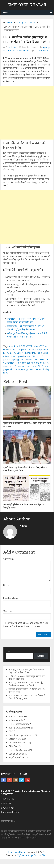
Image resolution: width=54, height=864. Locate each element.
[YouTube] (27, 780)
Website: (7, 611)
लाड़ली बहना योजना (16, 757)
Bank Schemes (16, 716)
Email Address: (10, 598)
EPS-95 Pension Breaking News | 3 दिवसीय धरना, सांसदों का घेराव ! (26, 684)
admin (12, 47)
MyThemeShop (25, 855)
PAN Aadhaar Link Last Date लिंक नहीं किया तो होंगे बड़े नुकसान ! (27, 697)
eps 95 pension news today (35, 369)
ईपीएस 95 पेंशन (13, 333)
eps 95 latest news (18, 727)
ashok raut (14, 346)
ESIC (11, 731)
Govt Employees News (20, 735)
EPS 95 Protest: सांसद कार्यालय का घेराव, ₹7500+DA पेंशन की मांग (26, 671)
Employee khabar (27, 5)
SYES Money (7, 808)
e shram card (15, 720)
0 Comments (42, 50)
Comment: (8, 559)
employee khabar (26, 349)
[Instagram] (15, 780)
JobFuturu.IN (7, 799)
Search (9, 651)
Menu (5, 12)
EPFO (6, 353)
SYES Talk (6, 803)
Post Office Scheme (19, 750)
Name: (6, 585)
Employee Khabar (10, 812)
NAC (5, 372)
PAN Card (13, 746)
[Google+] (9, 780)
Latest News (22, 50)
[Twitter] (21, 780)
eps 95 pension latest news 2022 (26, 366)
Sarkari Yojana (16, 753)
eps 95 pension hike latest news (28, 359)
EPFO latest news (18, 724)
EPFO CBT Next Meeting (22, 353)
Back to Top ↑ (41, 855)
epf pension (42, 349)
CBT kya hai (32, 346)
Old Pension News (18, 742)
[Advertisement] (27, 113)
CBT (23, 346)
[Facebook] (3, 780)
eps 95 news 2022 (26, 356)
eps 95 (39, 353)
